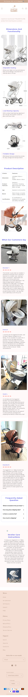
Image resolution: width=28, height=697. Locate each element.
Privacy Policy (6, 620)
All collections (7, 600)
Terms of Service (7, 630)
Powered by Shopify (18, 694)
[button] (2, 8)
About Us (5, 643)
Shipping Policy (7, 627)
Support (5, 607)
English (13, 683)
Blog (4, 650)
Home (4, 597)
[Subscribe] (23, 659)
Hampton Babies (12, 694)
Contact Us (6, 646)
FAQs (4, 610)
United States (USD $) (13, 675)
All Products (6, 604)
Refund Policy (6, 623)
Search (5, 639)
